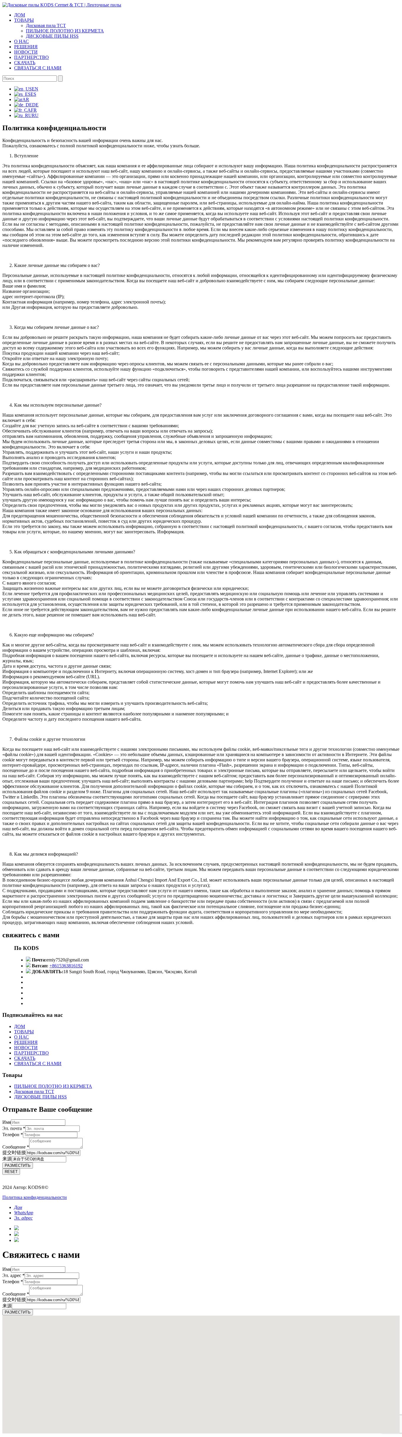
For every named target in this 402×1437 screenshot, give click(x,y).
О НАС (21, 41)
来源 (7, 1158)
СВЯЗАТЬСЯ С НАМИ (38, 67)
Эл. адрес (13, 1275)
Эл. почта (13, 1128)
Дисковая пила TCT (46, 25)
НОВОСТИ (26, 52)
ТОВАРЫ (24, 20)
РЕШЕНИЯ (26, 46)
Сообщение (15, 1146)
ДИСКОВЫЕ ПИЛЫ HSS (52, 36)
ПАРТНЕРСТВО (31, 57)
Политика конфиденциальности (34, 1197)
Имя (6, 1122)
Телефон (12, 1134)
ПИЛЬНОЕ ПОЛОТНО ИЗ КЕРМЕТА (65, 30)
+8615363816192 (66, 965)
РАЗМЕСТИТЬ (18, 1165)
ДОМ (19, 14)
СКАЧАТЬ (24, 62)
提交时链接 (14, 1152)
